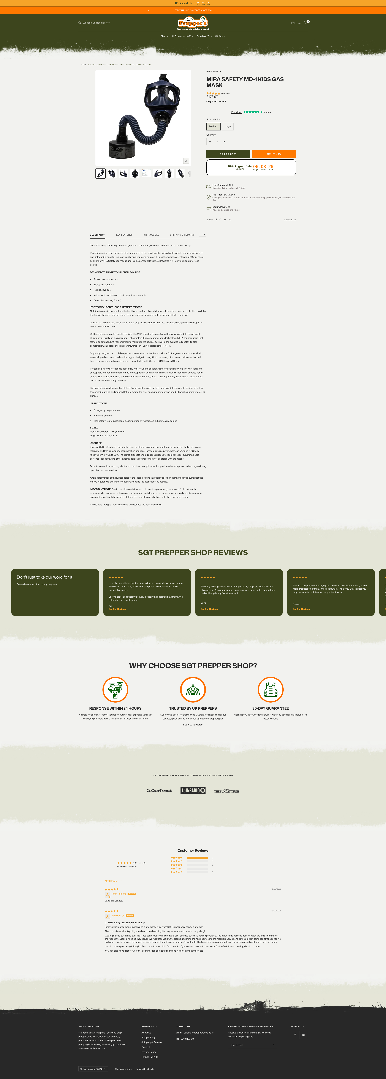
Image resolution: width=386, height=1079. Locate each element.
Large (228, 126)
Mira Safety (213, 71)
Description (97, 235)
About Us (146, 1032)
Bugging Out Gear (97, 64)
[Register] (272, 1045)
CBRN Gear (113, 64)
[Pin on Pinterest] (220, 220)
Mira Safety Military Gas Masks (135, 64)
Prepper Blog (148, 1037)
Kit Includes (151, 235)
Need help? (290, 219)
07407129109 (187, 1038)
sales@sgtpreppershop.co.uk (199, 1032)
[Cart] (306, 22)
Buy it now (274, 154)
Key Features (124, 235)
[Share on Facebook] (216, 220)
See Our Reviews (117, 609)
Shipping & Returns (151, 1042)
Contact (145, 1047)
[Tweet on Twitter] (225, 220)
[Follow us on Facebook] (295, 1035)
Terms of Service (149, 1056)
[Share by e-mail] (230, 220)
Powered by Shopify (145, 1069)
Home (83, 64)
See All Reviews (193, 724)
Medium (213, 126)
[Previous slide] (23, 589)
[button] (213, 93)
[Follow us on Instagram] (303, 1035)
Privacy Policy (148, 1052)
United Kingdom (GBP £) (91, 1069)
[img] (112, 889)
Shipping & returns (182, 235)
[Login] (299, 23)
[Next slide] (363, 589)
